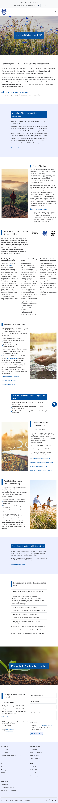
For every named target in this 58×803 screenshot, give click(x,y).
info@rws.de (9, 731)
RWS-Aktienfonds (11, 358)
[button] (55, 11)
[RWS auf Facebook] (39, 5)
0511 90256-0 (10, 729)
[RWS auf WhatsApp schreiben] (42, 5)
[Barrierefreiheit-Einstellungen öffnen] (54, 404)
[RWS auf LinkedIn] (46, 5)
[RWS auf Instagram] (35, 5)
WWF (10, 265)
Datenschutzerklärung (45, 725)
